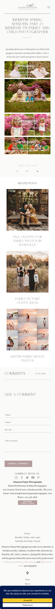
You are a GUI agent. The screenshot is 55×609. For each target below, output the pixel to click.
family (32, 562)
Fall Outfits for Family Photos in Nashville (27, 218)
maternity (8, 562)
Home (27, 579)
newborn (18, 562)
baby (26, 562)
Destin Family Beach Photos (27, 336)
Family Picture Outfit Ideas (27, 278)
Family (27, 38)
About (27, 584)
